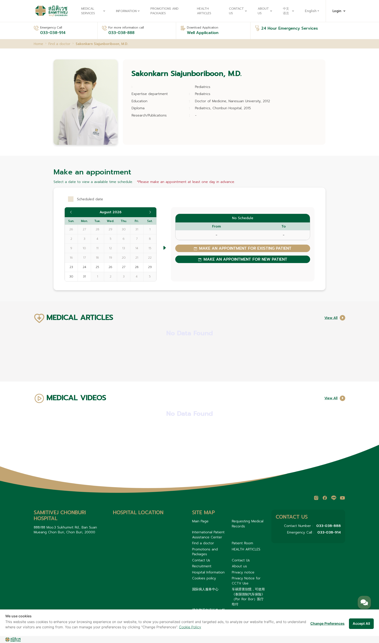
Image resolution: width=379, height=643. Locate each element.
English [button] (310, 11)
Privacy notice (243, 572)
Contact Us (236, 11)
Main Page (200, 521)
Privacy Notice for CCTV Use (246, 581)
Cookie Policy (190, 627)
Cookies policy (204, 578)
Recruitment (201, 566)
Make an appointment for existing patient (245, 248)
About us (263, 11)
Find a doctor (203, 543)
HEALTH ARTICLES (204, 11)
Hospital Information (208, 572)
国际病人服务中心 (205, 589)
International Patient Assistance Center (208, 535)
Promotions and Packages (164, 11)
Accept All (361, 623)
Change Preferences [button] (327, 623)
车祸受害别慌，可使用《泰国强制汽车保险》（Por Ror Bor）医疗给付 (248, 597)
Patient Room (242, 543)
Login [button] (337, 11)
